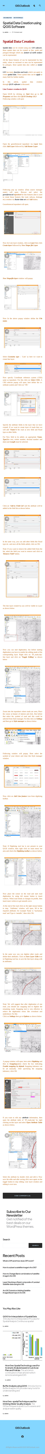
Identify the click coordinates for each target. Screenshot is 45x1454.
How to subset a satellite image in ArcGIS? (20, 1267)
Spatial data (7, 48)
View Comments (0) (22, 1195)
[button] (3, 5)
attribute (25, 1118)
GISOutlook (22, 5)
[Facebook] (22, 1436)
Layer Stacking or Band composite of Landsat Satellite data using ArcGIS (21, 1283)
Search (6, 1239)
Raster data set (20, 199)
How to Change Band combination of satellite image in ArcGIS (21, 1275)
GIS (4, 72)
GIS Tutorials (18, 17)
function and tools (21, 72)
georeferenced (8, 195)
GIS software (37, 48)
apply (38, 75)
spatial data (12, 75)
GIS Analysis (7, 17)
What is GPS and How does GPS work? (18, 1261)
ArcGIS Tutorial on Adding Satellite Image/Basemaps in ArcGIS (16, 1291)
